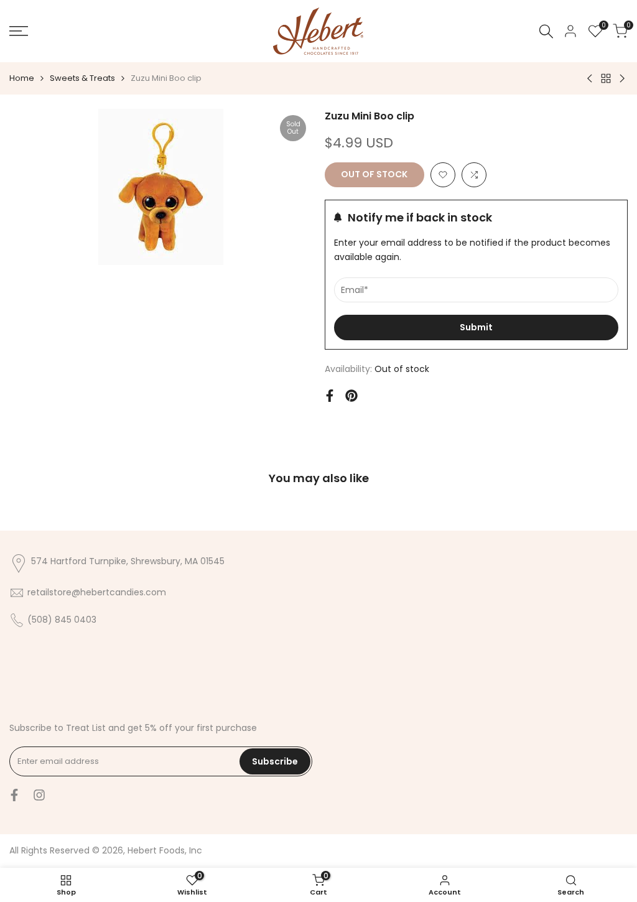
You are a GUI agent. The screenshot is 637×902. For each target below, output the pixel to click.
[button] (442, 174)
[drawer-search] (546, 31)
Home (21, 78)
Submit (476, 327)
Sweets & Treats (82, 78)
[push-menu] (18, 31)
